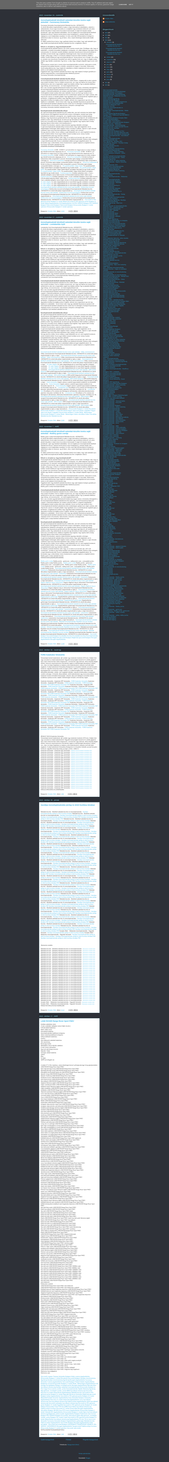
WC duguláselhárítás (57, 1412)
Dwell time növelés (108, 458)
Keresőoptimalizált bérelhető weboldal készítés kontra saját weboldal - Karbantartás (64, 577)
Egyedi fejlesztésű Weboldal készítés (113, 244)
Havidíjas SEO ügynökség (110, 330)
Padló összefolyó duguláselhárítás (50, 1422)
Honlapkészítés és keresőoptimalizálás (114, 223)
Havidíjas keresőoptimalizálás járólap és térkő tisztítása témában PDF (61, 817)
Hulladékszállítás (108, 537)
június (108, 67)
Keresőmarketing (108, 273)
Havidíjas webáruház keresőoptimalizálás (67, 1387)
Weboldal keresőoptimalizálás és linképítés (115, 220)
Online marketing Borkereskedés (112, 590)
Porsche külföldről (108, 498)
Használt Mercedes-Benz (110, 518)
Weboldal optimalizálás (109, 562)
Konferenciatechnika (66, 173)
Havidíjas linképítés (108, 363)
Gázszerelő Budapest (52, 636)
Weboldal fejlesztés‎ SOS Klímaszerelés (114, 291)
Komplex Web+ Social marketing (112, 396)
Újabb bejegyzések (47, 1439)
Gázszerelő (89, 1390)
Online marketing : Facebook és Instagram (115, 443)
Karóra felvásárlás (52, 382)
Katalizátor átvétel (108, 531)
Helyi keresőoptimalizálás (110, 90)
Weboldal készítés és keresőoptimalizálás (115, 206)
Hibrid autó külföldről (109, 399)
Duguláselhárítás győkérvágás (75, 1421)
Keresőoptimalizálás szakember (112, 319)
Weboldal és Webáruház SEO (111, 104)
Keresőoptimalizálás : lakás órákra (113, 414)
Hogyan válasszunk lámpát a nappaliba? (79, 410)
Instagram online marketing (110, 436)
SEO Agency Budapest (109, 616)
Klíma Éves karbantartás (74, 157)
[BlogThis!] (71, 211)
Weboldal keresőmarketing (110, 342)
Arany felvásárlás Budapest (76, 1398)
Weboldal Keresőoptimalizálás (111, 239)
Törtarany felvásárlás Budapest (62, 1376)
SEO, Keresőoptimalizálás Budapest (113, 561)
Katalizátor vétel (107, 530)
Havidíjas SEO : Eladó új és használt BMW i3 (116, 115)
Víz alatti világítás (46, 182)
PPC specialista (107, 424)
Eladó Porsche (107, 493)
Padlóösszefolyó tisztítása (48, 1408)
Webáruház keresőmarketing (111, 344)
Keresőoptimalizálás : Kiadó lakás (112, 449)
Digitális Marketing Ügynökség (86, 1389)
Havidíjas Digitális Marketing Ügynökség (114, 242)
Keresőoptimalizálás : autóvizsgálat (113, 547)
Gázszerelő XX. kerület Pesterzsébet (66, 1408)
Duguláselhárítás (75, 1410)
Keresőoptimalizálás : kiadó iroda (112, 415)
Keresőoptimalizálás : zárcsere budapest (114, 429)
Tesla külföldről (107, 503)
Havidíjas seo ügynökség (110, 483)
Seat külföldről (107, 515)
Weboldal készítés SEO (110, 247)
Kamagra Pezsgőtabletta (48, 1385)
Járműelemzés (107, 545)
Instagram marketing (109, 392)
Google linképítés (108, 316)
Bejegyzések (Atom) (73, 1444)
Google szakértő (107, 327)
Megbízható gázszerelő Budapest (62, 637)
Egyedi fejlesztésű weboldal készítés (113, 231)
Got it (131, 4)
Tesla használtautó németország (57, 1401)
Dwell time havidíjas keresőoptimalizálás (114, 455)
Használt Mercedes (108, 489)
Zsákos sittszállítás (79, 414)
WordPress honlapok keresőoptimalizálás (114, 364)
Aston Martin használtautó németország (80, 1406)
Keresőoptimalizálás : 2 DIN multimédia (114, 427)
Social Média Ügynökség (110, 479)
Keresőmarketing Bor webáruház (112, 592)
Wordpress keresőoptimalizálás (112, 366)
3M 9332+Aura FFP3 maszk (62, 1410)
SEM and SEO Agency (109, 619)
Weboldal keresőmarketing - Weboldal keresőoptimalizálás (113, 282)
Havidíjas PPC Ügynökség (110, 219)
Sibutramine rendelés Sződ (89, 948)
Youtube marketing (108, 393)
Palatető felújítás (80, 1382)
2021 (106, 82)
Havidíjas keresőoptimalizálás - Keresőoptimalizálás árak (112, 139)
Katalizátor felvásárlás (109, 528)
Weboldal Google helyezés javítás (112, 256)
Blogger (88, 1458)
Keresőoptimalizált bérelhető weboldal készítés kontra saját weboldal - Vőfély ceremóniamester (68, 352)
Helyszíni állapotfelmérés (110, 542)
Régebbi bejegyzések (90, 1439)
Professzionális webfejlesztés (111, 245)
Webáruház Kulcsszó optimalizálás (113, 336)
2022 (106, 40)
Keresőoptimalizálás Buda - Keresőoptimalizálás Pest (111, 214)
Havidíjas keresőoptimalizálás (111, 294)
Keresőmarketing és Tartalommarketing (114, 225)
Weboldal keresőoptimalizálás (111, 222)
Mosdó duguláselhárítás (64, 1392)
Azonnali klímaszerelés (109, 289)
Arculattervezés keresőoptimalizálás (113, 166)
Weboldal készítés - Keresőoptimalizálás (114, 253)
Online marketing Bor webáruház (112, 594)
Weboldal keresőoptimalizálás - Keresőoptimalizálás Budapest (112, 180)
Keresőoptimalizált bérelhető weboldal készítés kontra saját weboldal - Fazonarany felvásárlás (65, 21)
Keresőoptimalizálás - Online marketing (114, 385)
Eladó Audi (106, 505)
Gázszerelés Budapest (67, 1422)
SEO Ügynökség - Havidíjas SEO (112, 141)
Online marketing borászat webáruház (113, 599)
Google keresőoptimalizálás (111, 248)
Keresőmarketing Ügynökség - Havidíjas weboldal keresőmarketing (114, 200)
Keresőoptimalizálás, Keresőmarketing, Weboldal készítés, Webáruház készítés (114, 95)
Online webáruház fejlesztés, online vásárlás (115, 238)
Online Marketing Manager (110, 326)
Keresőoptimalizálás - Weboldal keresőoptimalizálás (112, 183)
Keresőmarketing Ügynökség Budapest (114, 113)
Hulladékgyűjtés (107, 536)
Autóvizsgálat (107, 543)
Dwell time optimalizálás (110, 457)
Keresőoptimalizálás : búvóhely (112, 413)
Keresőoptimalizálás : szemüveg (112, 437)
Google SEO (106, 324)
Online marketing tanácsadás (111, 310)
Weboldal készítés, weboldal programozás (115, 102)
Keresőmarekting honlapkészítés (112, 388)
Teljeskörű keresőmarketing (111, 477)
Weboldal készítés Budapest (111, 100)
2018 (106, 85)
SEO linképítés (107, 470)
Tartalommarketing (108, 250)
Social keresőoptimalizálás (110, 574)
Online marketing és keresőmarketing (113, 148)
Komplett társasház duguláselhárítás (57, 1398)
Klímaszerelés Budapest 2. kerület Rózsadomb (82, 409)
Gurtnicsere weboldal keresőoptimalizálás (115, 586)
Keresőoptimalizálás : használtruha (113, 418)
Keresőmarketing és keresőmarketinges (114, 91)
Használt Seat (107, 512)
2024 (106, 35)
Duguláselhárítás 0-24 (55, 203)
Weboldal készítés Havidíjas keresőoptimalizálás (111, 128)
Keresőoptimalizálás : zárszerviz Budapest (115, 430)
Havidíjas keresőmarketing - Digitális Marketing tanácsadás (113, 306)
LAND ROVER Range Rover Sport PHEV (57, 1021)
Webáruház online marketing (111, 355)
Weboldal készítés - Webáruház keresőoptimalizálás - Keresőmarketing (114, 124)
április (108, 72)
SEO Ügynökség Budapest (110, 119)
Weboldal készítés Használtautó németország (116, 134)
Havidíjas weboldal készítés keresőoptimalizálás (111, 146)
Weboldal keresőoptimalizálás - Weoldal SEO (116, 276)
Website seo (106, 261)
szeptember (109, 59)
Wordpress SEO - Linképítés (111, 371)
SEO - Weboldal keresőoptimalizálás (113, 267)
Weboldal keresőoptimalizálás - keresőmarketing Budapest (112, 287)
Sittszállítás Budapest (47, 1410)
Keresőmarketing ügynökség (111, 241)
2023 (106, 37)
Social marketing (108, 568)
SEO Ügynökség (108, 484)
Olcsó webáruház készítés (110, 254)
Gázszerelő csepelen (47, 1376)
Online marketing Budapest (110, 389)
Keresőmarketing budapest (110, 263)
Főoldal (68, 1439)
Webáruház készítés (109, 106)
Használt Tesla (107, 501)
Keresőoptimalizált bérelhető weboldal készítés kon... (114, 45)
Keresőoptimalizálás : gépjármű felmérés (114, 546)
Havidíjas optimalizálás (109, 462)
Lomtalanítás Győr (63, 387)
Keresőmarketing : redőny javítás (112, 580)
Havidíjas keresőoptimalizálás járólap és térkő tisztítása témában (68, 805)
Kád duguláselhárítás (73, 1399)
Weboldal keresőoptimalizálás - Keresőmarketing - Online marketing (113, 150)
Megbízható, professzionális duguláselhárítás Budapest (64, 1414)
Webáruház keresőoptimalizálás (112, 168)
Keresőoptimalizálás (92, 636)
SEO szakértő (107, 313)
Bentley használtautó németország (59, 1419)
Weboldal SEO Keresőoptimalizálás (113, 103)
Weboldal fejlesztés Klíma (110, 292)
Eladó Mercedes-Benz (109, 517)
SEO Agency (106, 605)
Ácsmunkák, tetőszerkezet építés (70, 1415)
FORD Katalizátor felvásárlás (53, 655)
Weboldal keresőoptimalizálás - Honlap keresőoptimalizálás (114, 194)
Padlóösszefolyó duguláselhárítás (76, 1401)
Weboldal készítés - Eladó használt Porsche (115, 126)
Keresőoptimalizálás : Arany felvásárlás (114, 420)
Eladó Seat (106, 511)
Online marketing (108, 97)
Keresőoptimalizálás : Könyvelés (112, 402)
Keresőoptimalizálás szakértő (111, 317)
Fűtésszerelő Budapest (53, 205)
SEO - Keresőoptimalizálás (110, 358)
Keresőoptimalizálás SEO (110, 165)
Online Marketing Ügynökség (111, 169)
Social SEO (106, 575)
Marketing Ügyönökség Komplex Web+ (114, 226)
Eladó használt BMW (109, 527)
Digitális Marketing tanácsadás (111, 308)
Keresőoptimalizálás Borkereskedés (113, 589)
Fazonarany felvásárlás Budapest (56, 1421)
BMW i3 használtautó (109, 446)
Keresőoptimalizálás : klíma (111, 423)
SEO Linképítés (107, 314)
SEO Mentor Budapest (109, 376)
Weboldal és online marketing (111, 354)
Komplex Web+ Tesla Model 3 (111, 121)
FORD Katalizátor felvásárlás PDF (60, 684)
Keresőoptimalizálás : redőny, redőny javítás (115, 615)
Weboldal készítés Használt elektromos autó (115, 132)
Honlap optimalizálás (84, 1453)
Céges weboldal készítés (110, 338)
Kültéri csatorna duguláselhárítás (80, 1376)
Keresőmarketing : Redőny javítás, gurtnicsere (116, 611)
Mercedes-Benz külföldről (110, 521)
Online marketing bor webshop (111, 603)
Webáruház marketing (109, 322)
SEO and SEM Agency (109, 618)
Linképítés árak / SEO (109, 320)
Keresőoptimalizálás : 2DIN (111, 426)
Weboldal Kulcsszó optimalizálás (112, 335)
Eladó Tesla (106, 499)
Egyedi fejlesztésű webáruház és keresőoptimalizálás (112, 228)
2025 (106, 32)
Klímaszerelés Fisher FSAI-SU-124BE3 (57, 1406)
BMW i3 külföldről (108, 445)
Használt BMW (107, 524)
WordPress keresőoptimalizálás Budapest (115, 383)
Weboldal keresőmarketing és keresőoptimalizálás (111, 186)
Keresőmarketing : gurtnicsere (111, 581)
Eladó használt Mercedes (110, 490)
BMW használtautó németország (76, 1390)
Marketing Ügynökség (109, 467)
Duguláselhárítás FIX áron (76, 1419)
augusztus (109, 62)
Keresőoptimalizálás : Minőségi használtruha (115, 417)
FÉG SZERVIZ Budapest (82, 203)
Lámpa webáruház (110, 22)
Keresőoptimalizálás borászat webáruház (114, 597)
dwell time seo (107, 476)
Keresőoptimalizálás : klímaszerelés (113, 421)
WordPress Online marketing (111, 377)
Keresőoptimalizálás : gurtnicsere (112, 578)
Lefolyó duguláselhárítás (53, 1396)
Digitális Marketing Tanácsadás (112, 454)
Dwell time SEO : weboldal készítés (113, 207)
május (108, 69)
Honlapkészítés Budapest (110, 198)
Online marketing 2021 (109, 440)
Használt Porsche (108, 495)
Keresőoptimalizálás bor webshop (112, 602)
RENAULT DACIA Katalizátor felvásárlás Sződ (81, 750)
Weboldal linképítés (108, 558)
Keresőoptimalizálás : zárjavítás (112, 432)
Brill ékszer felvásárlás (75, 1394)
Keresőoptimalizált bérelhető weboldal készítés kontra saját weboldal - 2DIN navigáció (65, 396)
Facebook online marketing (110, 435)
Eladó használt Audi (108, 508)
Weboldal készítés (46, 416)
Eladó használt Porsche (110, 496)
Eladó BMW (106, 523)
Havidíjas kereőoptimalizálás (111, 461)
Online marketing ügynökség (111, 99)
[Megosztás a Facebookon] (75, 211)
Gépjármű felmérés (108, 540)
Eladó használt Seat (109, 514)
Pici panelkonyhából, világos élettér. (73, 166)
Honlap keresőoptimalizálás (111, 285)
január (108, 79)
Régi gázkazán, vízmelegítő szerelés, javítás (53, 1390)
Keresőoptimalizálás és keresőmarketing (114, 272)
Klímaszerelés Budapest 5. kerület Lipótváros (60, 207)
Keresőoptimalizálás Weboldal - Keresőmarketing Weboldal (112, 189)
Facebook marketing (109, 391)
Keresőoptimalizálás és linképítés (112, 559)
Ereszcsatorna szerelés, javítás (57, 1389)
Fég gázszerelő (76, 1426)
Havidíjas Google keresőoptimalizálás (113, 197)
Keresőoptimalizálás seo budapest (113, 93)
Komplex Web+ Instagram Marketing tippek (115, 395)
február (108, 77)
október (108, 57)
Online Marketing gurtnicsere (111, 584)
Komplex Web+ (109, 18)
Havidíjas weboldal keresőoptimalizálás (114, 156)
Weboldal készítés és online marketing (114, 160)
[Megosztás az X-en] (73, 211)
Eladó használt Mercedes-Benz (112, 520)
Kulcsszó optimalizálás (109, 333)
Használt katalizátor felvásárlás (112, 533)
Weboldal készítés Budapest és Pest (113, 131)
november (109, 42)
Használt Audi (107, 506)
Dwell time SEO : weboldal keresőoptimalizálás (110, 211)
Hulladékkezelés (107, 534)
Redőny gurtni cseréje (47, 561)
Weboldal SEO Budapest (110, 555)
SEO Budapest (107, 116)
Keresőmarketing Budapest (110, 278)
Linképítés (106, 357)
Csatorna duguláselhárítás (54, 1382)
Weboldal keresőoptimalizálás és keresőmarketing (112, 192)
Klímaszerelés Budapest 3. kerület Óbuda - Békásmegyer (75, 412)
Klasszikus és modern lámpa (49, 1392)
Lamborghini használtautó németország (66, 1403)
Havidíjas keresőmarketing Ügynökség (58, 1380)
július (108, 64)
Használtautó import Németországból (113, 448)
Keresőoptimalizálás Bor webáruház (113, 593)
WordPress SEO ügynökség (111, 382)
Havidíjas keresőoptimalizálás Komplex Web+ (116, 301)
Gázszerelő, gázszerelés (74, 1428)
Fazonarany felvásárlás (47, 150)
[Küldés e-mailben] (69, 211)
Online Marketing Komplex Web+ (112, 232)
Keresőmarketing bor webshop (111, 600)
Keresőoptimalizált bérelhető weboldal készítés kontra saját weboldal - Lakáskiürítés (64, 613)
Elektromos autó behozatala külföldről (113, 398)
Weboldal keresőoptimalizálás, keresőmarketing (111, 174)
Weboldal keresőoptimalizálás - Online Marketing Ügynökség (114, 158)
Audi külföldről (107, 509)
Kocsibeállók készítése (65, 636)
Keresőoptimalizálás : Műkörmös (112, 451)
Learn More (123, 4)
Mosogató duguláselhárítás (58, 639)
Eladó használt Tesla (109, 502)
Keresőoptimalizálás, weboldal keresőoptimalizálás (111, 216)
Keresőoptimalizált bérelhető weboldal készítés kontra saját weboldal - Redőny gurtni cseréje (65, 432)
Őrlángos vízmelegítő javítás (63, 1385)
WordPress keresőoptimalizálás (112, 373)
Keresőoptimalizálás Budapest (111, 329)
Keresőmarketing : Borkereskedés (112, 587)
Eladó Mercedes (107, 487)
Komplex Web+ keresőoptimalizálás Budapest (116, 122)
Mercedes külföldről (108, 492)
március (108, 74)
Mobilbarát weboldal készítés (111, 251)
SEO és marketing (108, 565)
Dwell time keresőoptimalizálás (112, 209)
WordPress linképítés (109, 367)
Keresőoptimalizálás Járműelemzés (113, 539)
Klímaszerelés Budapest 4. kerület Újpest (75, 1412)
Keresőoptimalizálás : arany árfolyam (113, 433)
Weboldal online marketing (110, 439)
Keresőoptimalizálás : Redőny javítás (113, 577)
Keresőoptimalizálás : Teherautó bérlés (114, 401)
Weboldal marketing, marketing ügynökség (115, 361)
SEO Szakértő (107, 471)
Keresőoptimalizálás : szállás (111, 411)
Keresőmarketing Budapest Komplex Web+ (115, 118)
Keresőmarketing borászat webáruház (113, 596)
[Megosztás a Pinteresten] (77, 211)
